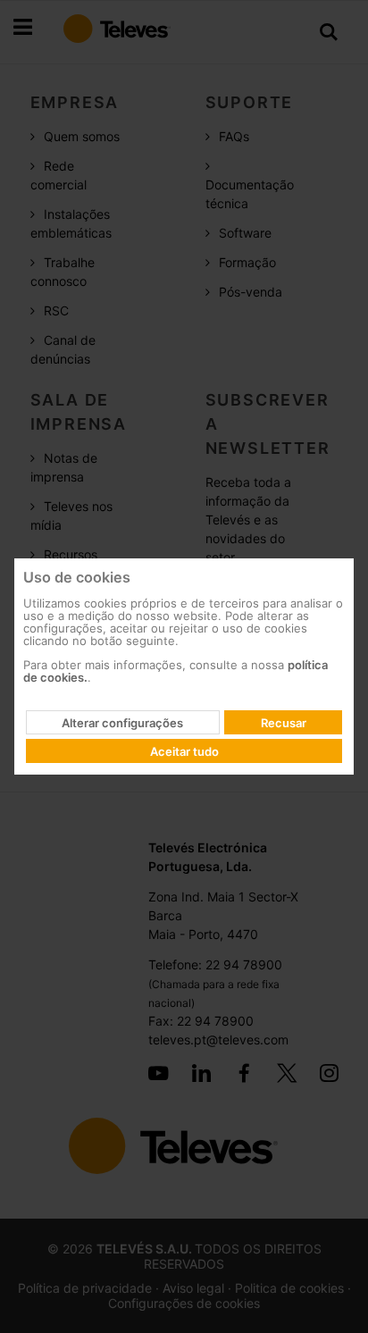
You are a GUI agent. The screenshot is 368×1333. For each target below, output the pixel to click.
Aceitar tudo (184, 751)
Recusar (283, 723)
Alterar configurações (122, 723)
